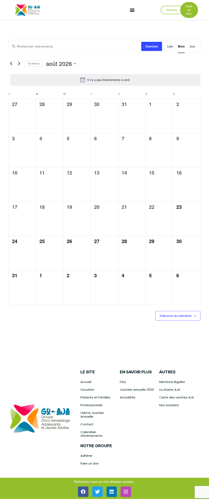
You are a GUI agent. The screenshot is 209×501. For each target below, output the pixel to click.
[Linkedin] (112, 492)
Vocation (87, 389)
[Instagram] (126, 492)
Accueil (85, 382)
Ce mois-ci (34, 63)
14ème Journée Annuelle (92, 415)
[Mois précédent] (11, 63)
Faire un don (89, 463)
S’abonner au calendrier (176, 315)
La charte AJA (169, 389)
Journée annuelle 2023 (137, 389)
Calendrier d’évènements (91, 434)
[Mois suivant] (19, 63)
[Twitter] (97, 492)
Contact (86, 424)
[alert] (105, 79)
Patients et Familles (95, 397)
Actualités (127, 397)
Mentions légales (172, 382)
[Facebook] (83, 492)
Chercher (151, 46)
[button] (132, 10)
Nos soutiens (169, 405)
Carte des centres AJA (176, 397)
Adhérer (86, 455)
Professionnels (91, 405)
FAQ (123, 382)
